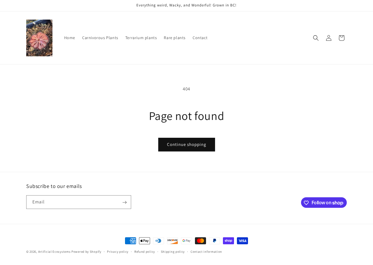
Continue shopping (186, 144)
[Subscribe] (124, 202)
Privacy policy (118, 251)
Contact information (206, 251)
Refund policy (144, 251)
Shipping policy (173, 251)
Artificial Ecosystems (54, 252)
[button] (315, 38)
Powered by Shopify (86, 252)
